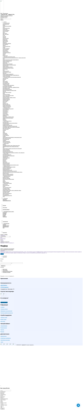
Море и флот (5, 33)
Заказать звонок (4, 302)
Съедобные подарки (6, 188)
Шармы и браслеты (6, 182)
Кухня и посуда (5, 184)
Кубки (4, 58)
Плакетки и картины (6, 84)
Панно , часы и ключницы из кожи (8, 95)
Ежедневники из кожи (6, 88)
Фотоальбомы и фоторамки (7, 86)
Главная (2, 234)
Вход (1, 13)
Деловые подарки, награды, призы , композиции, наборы (12, 190)
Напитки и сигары (5, 51)
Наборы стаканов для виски (7, 60)
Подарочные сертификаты (5, 338)
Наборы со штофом (6, 61)
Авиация (4, 45)
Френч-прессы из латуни (7, 138)
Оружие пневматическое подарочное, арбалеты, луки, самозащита (13, 152)
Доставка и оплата (6, 225)
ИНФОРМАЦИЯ (6, 223)
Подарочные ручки (7, 107)
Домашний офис (5, 156)
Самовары (4, 140)
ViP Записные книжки (6, 157)
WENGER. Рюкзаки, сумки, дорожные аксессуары (11, 146)
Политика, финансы (6, 30)
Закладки (2, 329)
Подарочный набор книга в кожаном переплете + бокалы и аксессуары (14, 57)
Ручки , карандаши (6, 194)
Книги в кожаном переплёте (7, 89)
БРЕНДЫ (4, 205)
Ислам (4, 35)
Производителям (6, 226)
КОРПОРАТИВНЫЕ (6, 209)
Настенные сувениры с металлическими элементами (12, 77)
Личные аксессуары (6, 185)
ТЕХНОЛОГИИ (5, 221)
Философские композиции (7, 154)
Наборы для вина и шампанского (8, 74)
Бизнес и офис (6, 153)
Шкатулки (4, 91)
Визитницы (4, 159)
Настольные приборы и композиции (8, 155)
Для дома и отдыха (6, 192)
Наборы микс (5, 62)
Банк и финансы (5, 44)
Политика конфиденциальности (6, 312)
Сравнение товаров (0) (4, 241)
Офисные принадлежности (7, 193)
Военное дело (5, 39)
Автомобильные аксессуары (7, 195)
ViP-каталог (5, 199)
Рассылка (2, 331)
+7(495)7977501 (4, 14)
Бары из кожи (5, 101)
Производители (3, 336)
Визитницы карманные (6, 104)
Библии (4, 25)
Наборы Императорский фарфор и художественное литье (12, 137)
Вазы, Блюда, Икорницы (7, 128)
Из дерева (4, 213)
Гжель (4, 131)
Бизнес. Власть (5, 50)
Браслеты (4, 102)
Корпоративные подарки (8, 183)
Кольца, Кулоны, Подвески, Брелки (8, 179)
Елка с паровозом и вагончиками (6, 249)
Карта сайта (2, 321)
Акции (1, 341)
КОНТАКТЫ (5, 232)
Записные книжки (5, 100)
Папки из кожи (5, 158)
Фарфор (5, 234)
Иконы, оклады (5, 81)
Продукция (5, 269)
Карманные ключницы (6, 99)
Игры (3, 147)
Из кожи (4, 215)
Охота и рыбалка (5, 31)
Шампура (4, 144)
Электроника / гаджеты (6, 189)
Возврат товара (3, 319)
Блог (3, 227)
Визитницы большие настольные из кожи (9, 90)
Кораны (4, 54)
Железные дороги (6, 38)
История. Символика (6, 48)
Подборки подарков (6, 272)
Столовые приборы (6, 124)
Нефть (4, 32)
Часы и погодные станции (7, 187)
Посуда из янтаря (6, 129)
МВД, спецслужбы (6, 34)
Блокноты (4, 160)
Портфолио (5, 216)
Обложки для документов (7, 106)
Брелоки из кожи (5, 103)
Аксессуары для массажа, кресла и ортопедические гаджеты (12, 172)
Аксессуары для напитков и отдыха (9, 56)
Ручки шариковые (5, 111)
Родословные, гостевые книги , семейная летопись (11, 87)
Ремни (4, 93)
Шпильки (4, 181)
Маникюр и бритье (6, 173)
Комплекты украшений (6, 178)
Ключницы (4, 79)
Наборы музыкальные (6, 141)
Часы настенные (5, 78)
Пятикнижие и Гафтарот (7, 52)
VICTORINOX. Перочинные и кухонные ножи (10, 126)
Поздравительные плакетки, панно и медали (10, 123)
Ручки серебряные (6, 109)
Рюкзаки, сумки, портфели (7, 92)
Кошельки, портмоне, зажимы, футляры (9, 97)
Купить (2, 254)
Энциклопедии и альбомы (7, 26)
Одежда (4, 186)
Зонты (4, 196)
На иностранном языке (6, 46)
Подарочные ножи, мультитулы (8, 151)
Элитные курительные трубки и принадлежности (11, 59)
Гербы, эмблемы (5, 82)
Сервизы (4, 136)
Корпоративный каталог (7, 200)
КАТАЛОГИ (6, 198)
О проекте (4, 224)
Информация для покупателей (6, 310)
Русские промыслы (6, 135)
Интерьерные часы (6, 139)
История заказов (3, 327)
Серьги (4, 180)
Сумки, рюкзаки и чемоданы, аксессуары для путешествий (12, 148)
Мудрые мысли (5, 55)
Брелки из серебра (6, 177)
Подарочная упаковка (6, 94)
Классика (4, 53)
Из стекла (4, 214)
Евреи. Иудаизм (5, 41)
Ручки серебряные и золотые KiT (8, 108)
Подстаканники (5, 134)
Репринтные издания (6, 28)
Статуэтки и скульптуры (6, 142)
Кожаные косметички (6, 98)
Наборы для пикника (6, 149)
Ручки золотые (5, 110)
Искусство (4, 36)
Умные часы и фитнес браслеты (8, 175)
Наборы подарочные (6, 96)
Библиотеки (5, 42)
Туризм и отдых (6, 143)
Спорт (4, 27)
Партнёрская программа (5, 340)
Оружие (4, 47)
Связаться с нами (3, 317)
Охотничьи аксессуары (6, 150)
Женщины (4, 37)
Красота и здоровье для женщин (8, 174)
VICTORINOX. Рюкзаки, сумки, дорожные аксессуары (11, 145)
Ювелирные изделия (7, 176)
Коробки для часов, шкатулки (7, 125)
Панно (4, 80)
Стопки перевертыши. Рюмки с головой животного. (11, 75)
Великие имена (5, 40)
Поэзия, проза (5, 29)
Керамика (4, 130)
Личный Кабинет (3, 325)
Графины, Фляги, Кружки (7, 105)
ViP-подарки (5, 207)
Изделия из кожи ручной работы (9, 85)
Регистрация (5, 13)
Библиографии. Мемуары (7, 43)
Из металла (5, 212)
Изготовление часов (6, 83)
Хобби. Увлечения (6, 49)
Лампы (4, 132)
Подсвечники (5, 133)
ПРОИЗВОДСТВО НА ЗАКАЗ (9, 211)
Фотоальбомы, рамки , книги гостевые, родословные (11, 127)
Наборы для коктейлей (6, 76)
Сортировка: (2, 235)
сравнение (5, 257)
